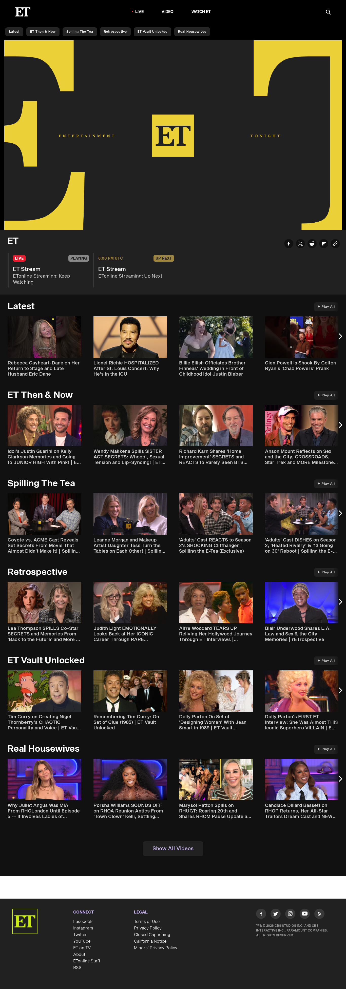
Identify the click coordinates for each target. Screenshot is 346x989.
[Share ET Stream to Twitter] (300, 244)
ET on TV (82, 948)
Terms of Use (147, 922)
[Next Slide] (339, 339)
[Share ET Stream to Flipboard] (324, 244)
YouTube (81, 941)
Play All (328, 306)
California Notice (150, 941)
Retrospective (115, 31)
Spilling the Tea (79, 31)
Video (168, 12)
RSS (77, 968)
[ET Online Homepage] (22, 12)
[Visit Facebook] (261, 915)
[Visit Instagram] (290, 915)
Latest (14, 31)
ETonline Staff (86, 961)
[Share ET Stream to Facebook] (289, 244)
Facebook (82, 922)
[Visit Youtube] (305, 914)
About (79, 955)
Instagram (83, 928)
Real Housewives (192, 31)
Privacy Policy (148, 928)
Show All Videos (173, 848)
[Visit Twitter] (276, 915)
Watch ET (201, 12)
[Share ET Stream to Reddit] (312, 244)
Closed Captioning (152, 935)
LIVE (139, 12)
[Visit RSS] (319, 915)
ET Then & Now (43, 31)
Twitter (80, 935)
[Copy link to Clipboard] (335, 244)
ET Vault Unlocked (152, 31)
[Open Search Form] (328, 12)
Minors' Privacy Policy (155, 948)
